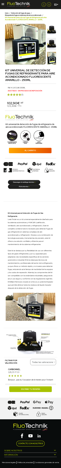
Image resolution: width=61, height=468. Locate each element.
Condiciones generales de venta (47, 462)
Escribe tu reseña (30, 389)
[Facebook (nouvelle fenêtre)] (22, 436)
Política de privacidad (25, 462)
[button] (7, 44)
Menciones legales (9, 462)
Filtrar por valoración (11, 361)
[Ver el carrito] (49, 4)
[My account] (44, 4)
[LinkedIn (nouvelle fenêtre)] (39, 436)
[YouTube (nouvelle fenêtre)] (30, 436)
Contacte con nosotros (30, 443)
